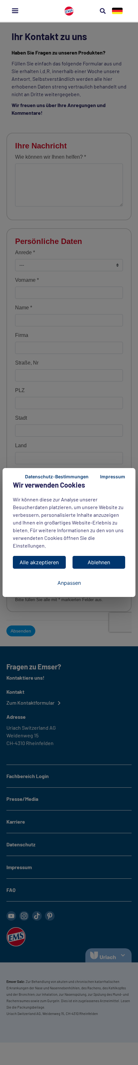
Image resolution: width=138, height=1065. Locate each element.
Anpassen (69, 583)
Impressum (112, 476)
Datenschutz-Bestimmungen (57, 476)
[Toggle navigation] (15, 10)
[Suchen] (103, 11)
